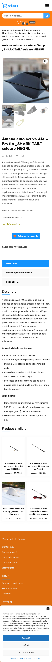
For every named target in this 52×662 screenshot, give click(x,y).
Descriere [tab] (11, 263)
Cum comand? (9, 552)
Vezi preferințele (26, 652)
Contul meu (8, 546)
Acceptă (26, 638)
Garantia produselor (12, 583)
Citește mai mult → (12, 217)
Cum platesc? (9, 562)
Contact (6, 593)
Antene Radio (20, 247)
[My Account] (17, 22)
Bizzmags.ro (8, 567)
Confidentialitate (33, 658)
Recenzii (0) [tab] (12, 281)
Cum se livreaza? (11, 557)
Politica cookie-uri (18, 658)
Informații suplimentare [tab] (19, 272)
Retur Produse (9, 588)
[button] (48, 608)
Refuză (26, 645)
